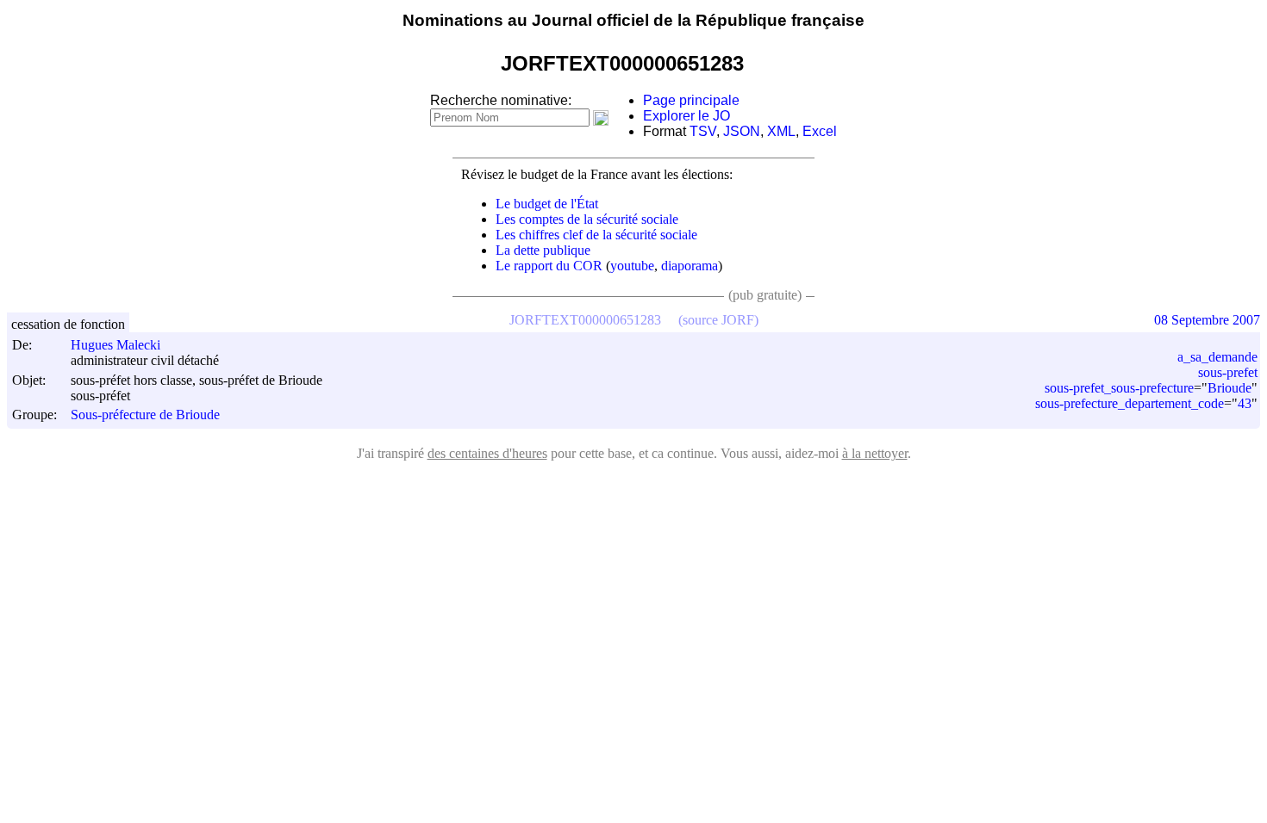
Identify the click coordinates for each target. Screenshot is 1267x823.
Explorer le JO (686, 115)
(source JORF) (718, 319)
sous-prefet (1228, 372)
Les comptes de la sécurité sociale (587, 219)
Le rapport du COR (549, 265)
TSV (703, 131)
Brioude (1229, 388)
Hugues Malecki (115, 344)
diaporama (689, 265)
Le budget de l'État (547, 203)
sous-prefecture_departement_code (1129, 403)
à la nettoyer (875, 453)
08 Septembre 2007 (1207, 319)
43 (1244, 403)
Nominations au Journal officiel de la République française (633, 20)
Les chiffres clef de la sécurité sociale (596, 234)
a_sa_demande (1217, 357)
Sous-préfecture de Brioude (145, 415)
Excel (819, 131)
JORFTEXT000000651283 (585, 319)
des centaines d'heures (487, 453)
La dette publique (543, 250)
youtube (632, 265)
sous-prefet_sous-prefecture (1119, 388)
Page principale (691, 100)
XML (781, 131)
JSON (741, 131)
